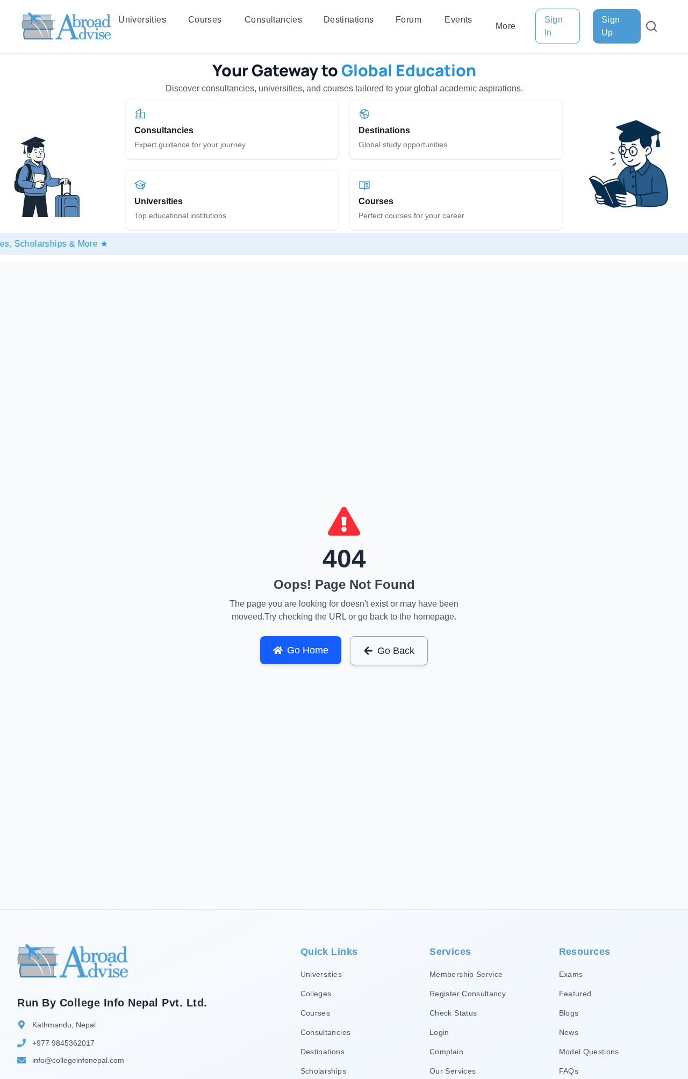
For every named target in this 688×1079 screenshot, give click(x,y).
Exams (571, 974)
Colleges (316, 993)
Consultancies (273, 19)
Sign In (553, 26)
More (506, 26)
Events (458, 19)
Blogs (569, 1013)
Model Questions (589, 1051)
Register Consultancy (467, 993)
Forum (408, 19)
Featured (575, 993)
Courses (205, 19)
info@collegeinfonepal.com (78, 1060)
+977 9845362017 (63, 1043)
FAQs (568, 1071)
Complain (446, 1051)
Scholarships (323, 1071)
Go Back (395, 650)
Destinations (349, 19)
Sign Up (610, 26)
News (568, 1032)
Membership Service (466, 974)
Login (439, 1032)
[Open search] (651, 26)
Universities (142, 19)
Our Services (452, 1071)
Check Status (453, 1013)
